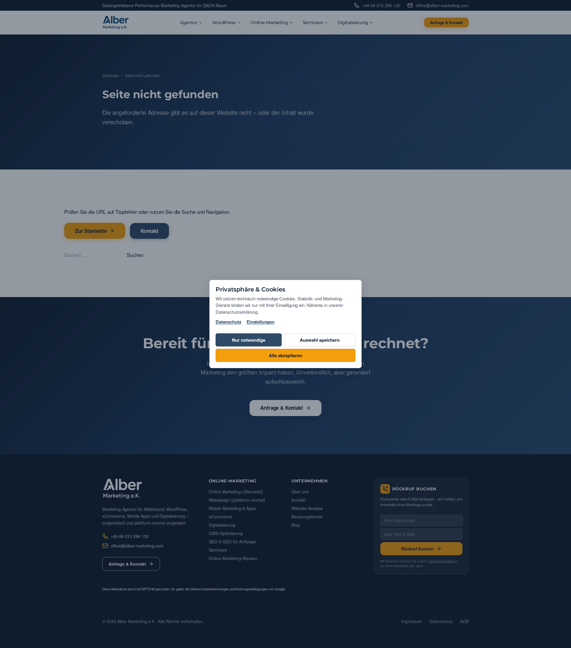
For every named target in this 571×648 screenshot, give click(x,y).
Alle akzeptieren (285, 355)
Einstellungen (260, 322)
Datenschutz (228, 322)
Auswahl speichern (320, 340)
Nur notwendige (248, 340)
